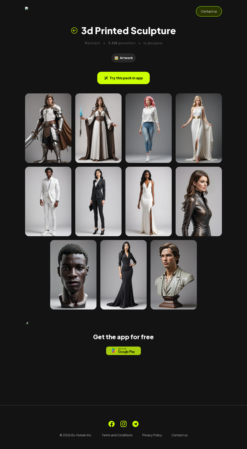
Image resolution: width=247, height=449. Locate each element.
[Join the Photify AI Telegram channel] (135, 424)
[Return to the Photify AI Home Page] (44, 11)
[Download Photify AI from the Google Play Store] (123, 351)
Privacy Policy (152, 435)
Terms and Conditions (117, 435)
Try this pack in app (126, 78)
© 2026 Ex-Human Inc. (76, 435)
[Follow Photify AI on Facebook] (111, 424)
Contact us (209, 11)
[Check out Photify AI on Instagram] (123, 424)
